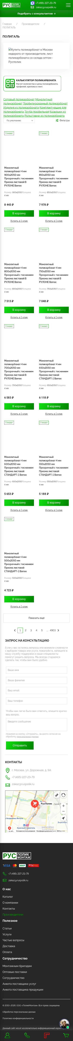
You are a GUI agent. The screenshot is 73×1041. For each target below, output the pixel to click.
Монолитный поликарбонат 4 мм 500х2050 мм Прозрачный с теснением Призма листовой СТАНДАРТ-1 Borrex (18, 562)
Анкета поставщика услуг (19, 983)
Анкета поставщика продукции (23, 989)
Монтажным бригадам (17, 966)
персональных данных (28, 736)
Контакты (9, 908)
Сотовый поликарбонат (19, 99)
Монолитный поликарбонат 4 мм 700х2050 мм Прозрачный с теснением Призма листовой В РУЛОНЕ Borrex (18, 369)
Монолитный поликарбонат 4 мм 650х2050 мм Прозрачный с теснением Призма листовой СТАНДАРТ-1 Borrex (53, 369)
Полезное (10, 920)
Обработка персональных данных (19, 1012)
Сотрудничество (15, 958)
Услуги (7, 934)
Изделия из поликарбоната (21, 107)
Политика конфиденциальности (18, 1018)
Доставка (9, 946)
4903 (53, 630)
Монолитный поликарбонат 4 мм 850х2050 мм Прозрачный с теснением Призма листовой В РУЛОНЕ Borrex (53, 176)
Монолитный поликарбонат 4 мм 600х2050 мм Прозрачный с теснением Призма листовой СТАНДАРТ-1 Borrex (18, 466)
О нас (7, 889)
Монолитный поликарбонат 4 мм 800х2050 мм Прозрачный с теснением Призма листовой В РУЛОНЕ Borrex (18, 273)
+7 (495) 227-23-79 (46, 3)
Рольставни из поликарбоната (44, 115)
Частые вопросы (13, 940)
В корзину (19, 213)
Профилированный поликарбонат (45, 103)
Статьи (7, 928)
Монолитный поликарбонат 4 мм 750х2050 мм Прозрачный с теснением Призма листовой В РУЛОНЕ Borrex (53, 273)
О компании (10, 902)
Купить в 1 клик (19, 221)
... (47, 630)
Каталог (8, 896)
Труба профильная (36, 111)
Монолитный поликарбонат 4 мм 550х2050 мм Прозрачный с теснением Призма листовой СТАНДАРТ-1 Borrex (53, 466)
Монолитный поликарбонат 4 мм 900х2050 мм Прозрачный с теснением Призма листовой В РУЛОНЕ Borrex (18, 176)
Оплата (7, 952)
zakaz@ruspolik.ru (46, 7)
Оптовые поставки (15, 972)
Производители (13, 914)
